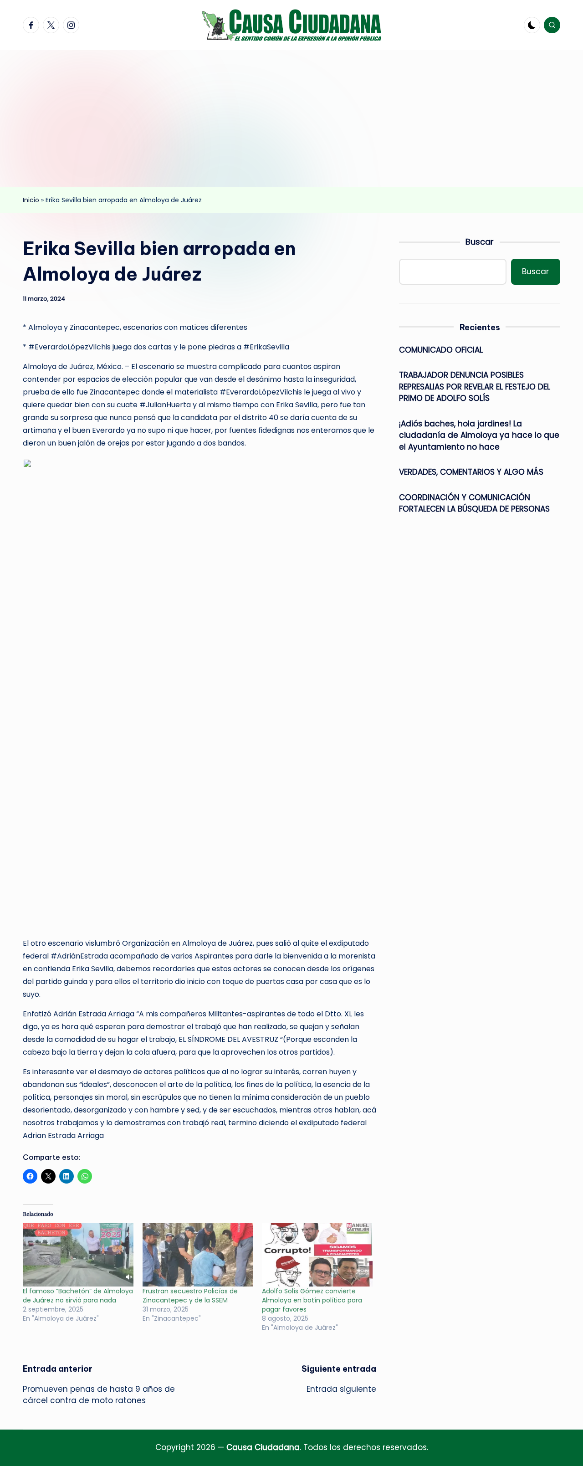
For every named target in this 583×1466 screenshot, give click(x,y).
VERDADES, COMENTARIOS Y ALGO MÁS (471, 471)
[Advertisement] (291, 118)
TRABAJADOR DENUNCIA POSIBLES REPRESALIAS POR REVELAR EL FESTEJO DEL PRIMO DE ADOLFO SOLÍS (474, 386)
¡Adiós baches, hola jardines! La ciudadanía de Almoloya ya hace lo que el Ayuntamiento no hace (479, 435)
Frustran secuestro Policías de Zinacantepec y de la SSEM (190, 1296)
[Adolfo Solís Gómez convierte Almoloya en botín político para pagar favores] (317, 1255)
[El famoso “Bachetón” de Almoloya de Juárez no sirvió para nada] (78, 1255)
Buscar (479, 241)
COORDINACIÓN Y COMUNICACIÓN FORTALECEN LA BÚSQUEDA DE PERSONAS (474, 503)
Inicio (31, 200)
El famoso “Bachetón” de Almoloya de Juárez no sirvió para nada (78, 1296)
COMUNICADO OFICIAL (441, 349)
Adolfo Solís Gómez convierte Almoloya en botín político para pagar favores (312, 1300)
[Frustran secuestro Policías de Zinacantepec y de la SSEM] (198, 1255)
